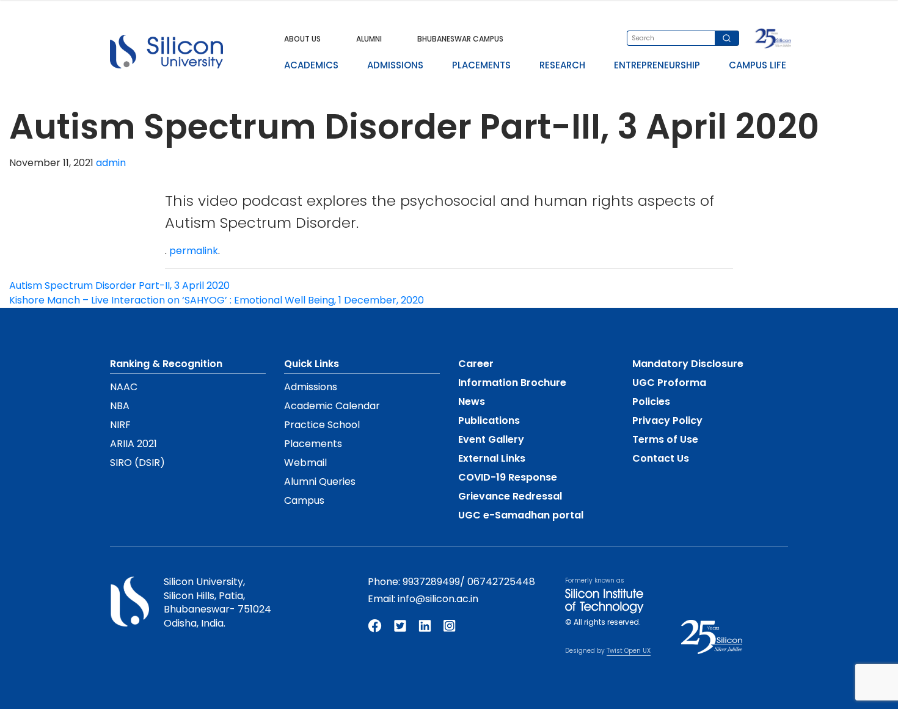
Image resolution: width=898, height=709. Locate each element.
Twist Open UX (629, 650)
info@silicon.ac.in (438, 599)
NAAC (123, 387)
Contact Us (660, 458)
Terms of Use (665, 439)
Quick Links (311, 364)
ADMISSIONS (395, 65)
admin (111, 163)
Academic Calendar (332, 406)
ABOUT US (302, 39)
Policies (651, 401)
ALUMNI (369, 39)
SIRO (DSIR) (137, 463)
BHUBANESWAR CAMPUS (460, 39)
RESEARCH (562, 65)
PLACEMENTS (481, 65)
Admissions (310, 387)
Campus (304, 500)
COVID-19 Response (507, 477)
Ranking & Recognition (166, 364)
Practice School (322, 425)
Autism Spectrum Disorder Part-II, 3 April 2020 (119, 285)
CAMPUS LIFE (757, 65)
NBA (120, 406)
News (471, 401)
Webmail (305, 463)
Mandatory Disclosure (687, 364)
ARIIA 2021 (133, 444)
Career (476, 364)
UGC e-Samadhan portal (520, 515)
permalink (193, 251)
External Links (491, 458)
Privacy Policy (667, 420)
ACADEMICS (311, 65)
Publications (489, 420)
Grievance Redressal (510, 496)
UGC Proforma (669, 383)
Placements (313, 444)
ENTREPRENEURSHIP (657, 65)
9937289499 (431, 582)
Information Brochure (512, 383)
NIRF (120, 425)
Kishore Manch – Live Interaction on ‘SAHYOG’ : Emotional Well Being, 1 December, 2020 (216, 300)
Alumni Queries (320, 481)
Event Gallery (491, 439)
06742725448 (501, 582)
